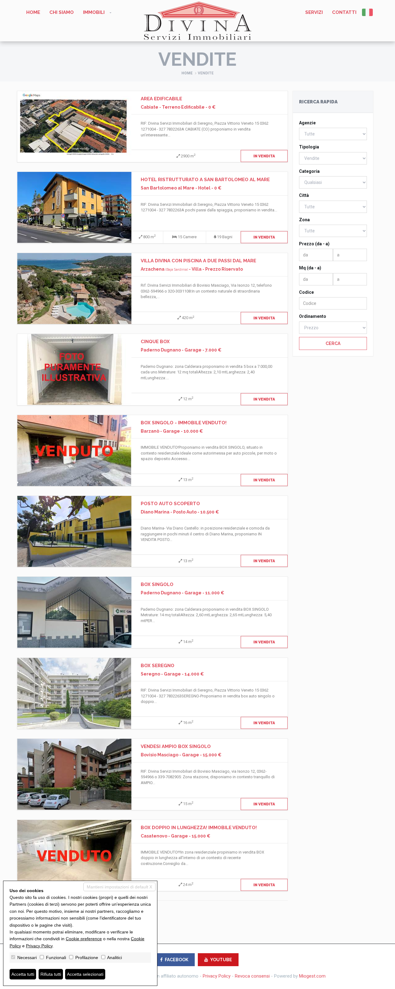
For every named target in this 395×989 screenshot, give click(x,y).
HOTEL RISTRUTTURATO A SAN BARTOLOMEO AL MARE (205, 179)
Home (33, 12)
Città (304, 195)
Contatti (344, 12)
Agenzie (307, 122)
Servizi (314, 12)
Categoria (309, 171)
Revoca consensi (252, 976)
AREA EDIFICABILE (161, 99)
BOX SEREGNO (157, 665)
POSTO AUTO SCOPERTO (170, 503)
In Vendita (264, 156)
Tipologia (309, 146)
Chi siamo (61, 12)
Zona (304, 219)
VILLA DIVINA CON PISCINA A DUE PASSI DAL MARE (198, 261)
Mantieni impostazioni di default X (119, 886)
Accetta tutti (22, 974)
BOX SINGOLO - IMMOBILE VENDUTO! (184, 423)
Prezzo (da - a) (314, 243)
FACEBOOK (176, 959)
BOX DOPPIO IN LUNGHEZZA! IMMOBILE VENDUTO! (199, 827)
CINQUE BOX (155, 341)
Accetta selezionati (85, 974)
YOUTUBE (221, 959)
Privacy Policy (217, 976)
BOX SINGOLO (157, 584)
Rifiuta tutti (50, 974)
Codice (306, 292)
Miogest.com (312, 976)
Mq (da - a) (310, 267)
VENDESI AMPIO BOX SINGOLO (176, 746)
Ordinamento (312, 316)
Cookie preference (84, 938)
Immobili (94, 12)
